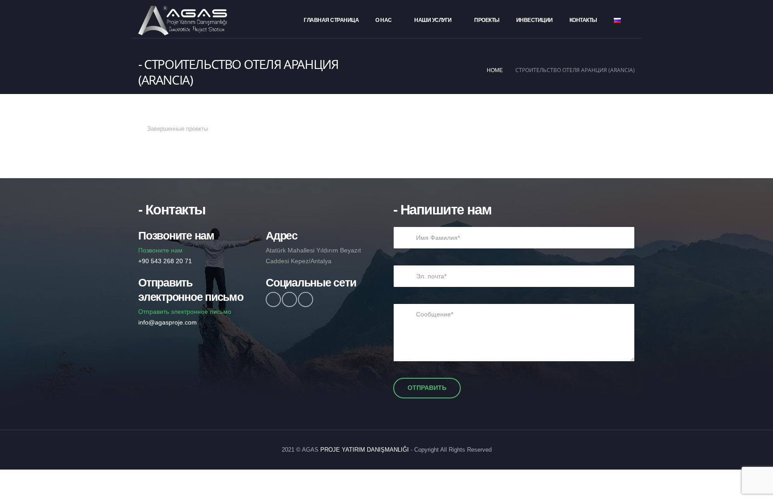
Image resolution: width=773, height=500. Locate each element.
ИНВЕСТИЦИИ (534, 20)
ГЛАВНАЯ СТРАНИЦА (331, 20)
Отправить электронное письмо (184, 317)
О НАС (383, 20)
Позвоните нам (165, 256)
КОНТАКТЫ (583, 20)
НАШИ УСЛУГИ (433, 20)
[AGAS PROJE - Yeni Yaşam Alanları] (183, 20)
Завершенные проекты (177, 129)
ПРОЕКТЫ (487, 20)
